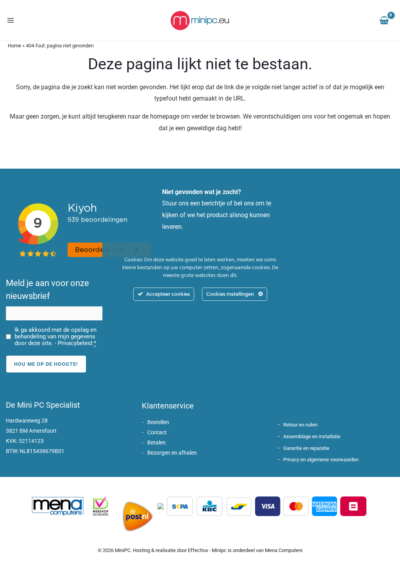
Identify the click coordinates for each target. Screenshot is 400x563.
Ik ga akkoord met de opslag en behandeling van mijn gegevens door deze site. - (55, 337)
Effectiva (198, 550)
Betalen (156, 442)
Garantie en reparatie (306, 448)
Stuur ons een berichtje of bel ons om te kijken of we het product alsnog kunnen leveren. (216, 215)
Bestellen (158, 422)
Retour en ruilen (300, 425)
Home (14, 46)
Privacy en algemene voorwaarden (321, 459)
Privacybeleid (75, 343)
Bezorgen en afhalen (172, 453)
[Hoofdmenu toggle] (10, 20)
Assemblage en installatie (311, 436)
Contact (157, 432)
